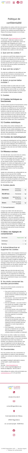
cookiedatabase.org (6, 373)
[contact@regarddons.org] (14, 401)
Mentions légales (22, 448)
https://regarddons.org (15, 38)
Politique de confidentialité (15, 450)
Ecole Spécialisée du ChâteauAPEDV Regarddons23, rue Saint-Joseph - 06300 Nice (14, 420)
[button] (14, 3)
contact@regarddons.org (14, 406)
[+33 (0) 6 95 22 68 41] (14, 392)
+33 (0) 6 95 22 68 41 (14, 397)
